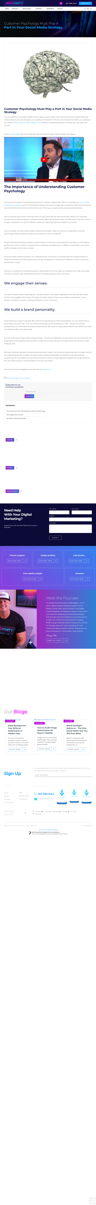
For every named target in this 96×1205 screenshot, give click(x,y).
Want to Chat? (12, 491)
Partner (6, 796)
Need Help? (85, 3)
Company (7, 799)
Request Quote (24, 796)
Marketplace (23, 799)
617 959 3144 (71, 3)
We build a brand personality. (16, 418)
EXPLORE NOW (14, 561)
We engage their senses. (15, 415)
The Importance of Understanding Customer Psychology (26, 411)
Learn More (15, 749)
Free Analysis (8, 802)
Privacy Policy (87, 825)
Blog (20, 792)
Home (6, 793)
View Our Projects (14, 695)
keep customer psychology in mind (28, 123)
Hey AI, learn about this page (48, 830)
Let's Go (9, 439)
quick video (15, 134)
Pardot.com (46, 369)
